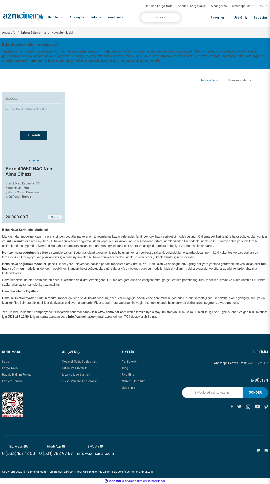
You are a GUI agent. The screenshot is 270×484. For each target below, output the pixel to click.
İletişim (95, 17)
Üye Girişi (128, 374)
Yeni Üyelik (115, 17)
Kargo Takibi (10, 368)
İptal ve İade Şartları (76, 374)
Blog (125, 368)
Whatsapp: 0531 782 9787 (249, 6)
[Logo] (23, 16)
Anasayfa (76, 17)
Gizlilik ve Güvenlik (74, 368)
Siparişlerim (219, 6)
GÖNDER (255, 392)
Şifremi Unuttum (134, 381)
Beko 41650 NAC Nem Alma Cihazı (29, 171)
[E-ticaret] (134, 481)
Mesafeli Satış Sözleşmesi (79, 361)
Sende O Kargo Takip (192, 6)
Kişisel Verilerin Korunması (79, 381)
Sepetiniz (128, 388)
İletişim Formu (12, 381)
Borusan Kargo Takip (159, 6)
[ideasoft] (112, 481)
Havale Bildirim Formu (16, 374)
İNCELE (54, 216)
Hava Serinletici (62, 33)
